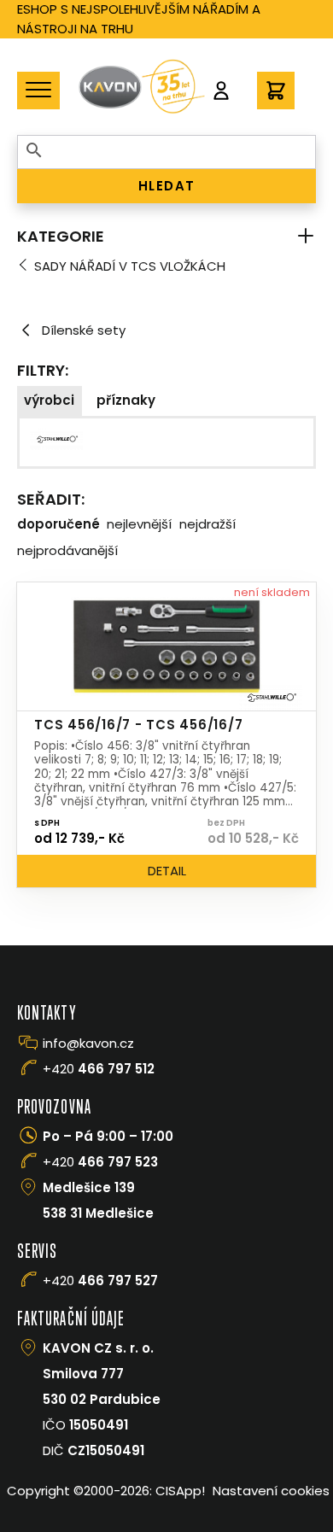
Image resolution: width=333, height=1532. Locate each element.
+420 (99, 1069)
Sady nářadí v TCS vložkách (129, 266)
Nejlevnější (139, 524)
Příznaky (125, 400)
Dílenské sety (84, 330)
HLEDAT (167, 186)
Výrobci (49, 400)
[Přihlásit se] (221, 90)
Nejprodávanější (67, 550)
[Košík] (276, 90)
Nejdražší (207, 524)
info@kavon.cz (88, 1043)
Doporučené (58, 524)
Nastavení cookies (271, 1491)
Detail (167, 871)
